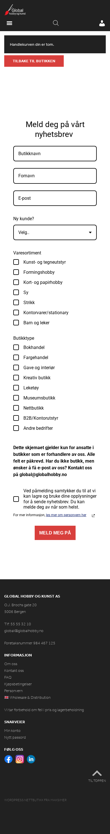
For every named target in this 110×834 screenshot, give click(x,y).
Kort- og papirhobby (43, 282)
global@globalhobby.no (23, 630)
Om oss (10, 663)
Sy (25, 292)
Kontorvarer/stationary (46, 312)
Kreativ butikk (36, 377)
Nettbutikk (33, 408)
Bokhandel (34, 347)
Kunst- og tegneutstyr (44, 262)
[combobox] (55, 232)
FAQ (8, 677)
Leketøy (31, 387)
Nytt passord (15, 737)
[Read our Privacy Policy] (93, 515)
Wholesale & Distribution (29, 697)
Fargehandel (35, 357)
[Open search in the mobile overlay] (56, 23)
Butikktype (23, 338)
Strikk (29, 302)
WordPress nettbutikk (23, 800)
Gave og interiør (39, 367)
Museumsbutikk (39, 398)
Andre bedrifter (38, 428)
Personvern (13, 690)
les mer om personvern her (66, 515)
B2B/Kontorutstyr (40, 418)
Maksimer (58, 800)
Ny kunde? (23, 218)
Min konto (12, 730)
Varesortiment (27, 253)
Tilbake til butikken (34, 60)
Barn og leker (36, 322)
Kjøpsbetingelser (18, 684)
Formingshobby (39, 272)
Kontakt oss (14, 670)
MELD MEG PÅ (55, 532)
